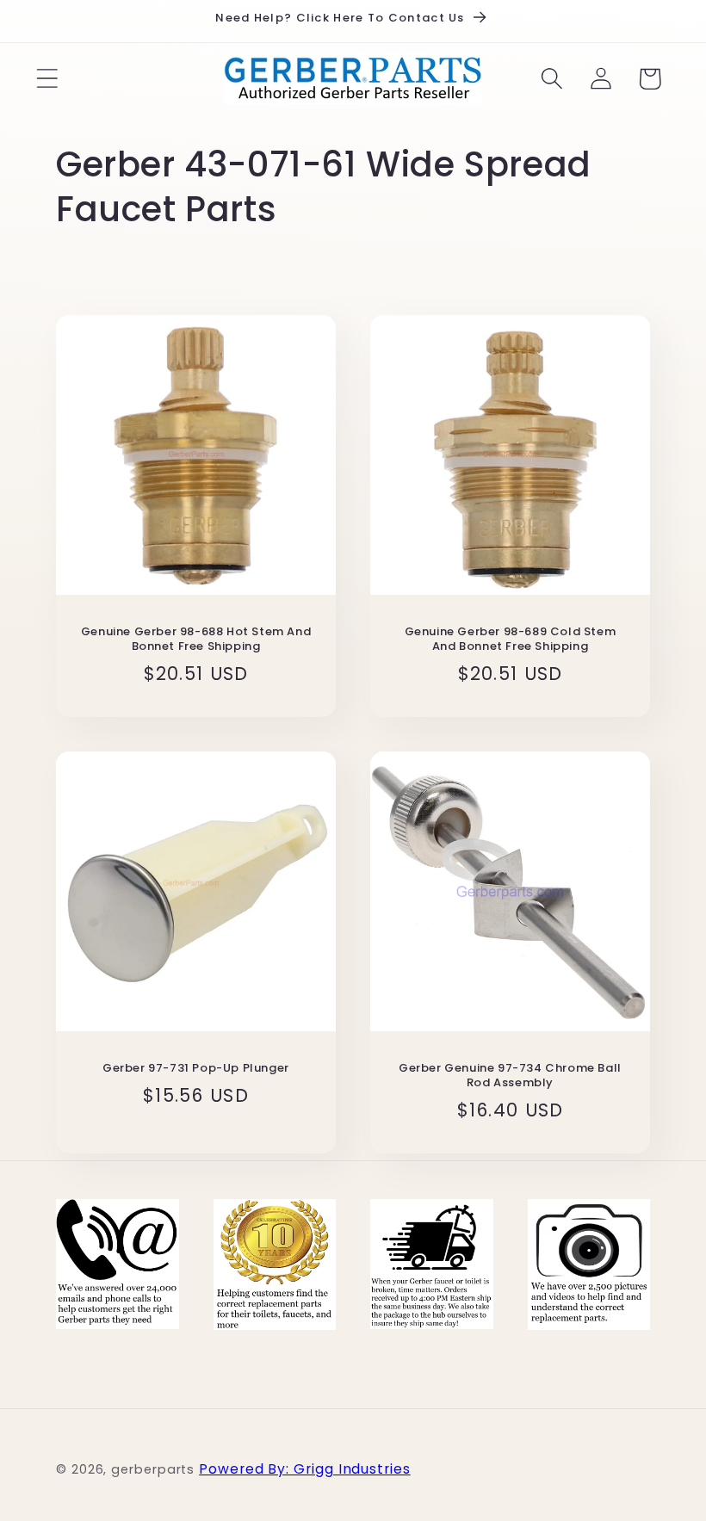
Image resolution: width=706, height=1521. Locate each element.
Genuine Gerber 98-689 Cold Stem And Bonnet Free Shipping (510, 639)
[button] (46, 78)
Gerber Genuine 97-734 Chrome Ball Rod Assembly (510, 1076)
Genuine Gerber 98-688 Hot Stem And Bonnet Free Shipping (196, 639)
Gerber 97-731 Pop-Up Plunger (195, 1068)
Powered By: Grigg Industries (304, 1469)
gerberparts (153, 1469)
